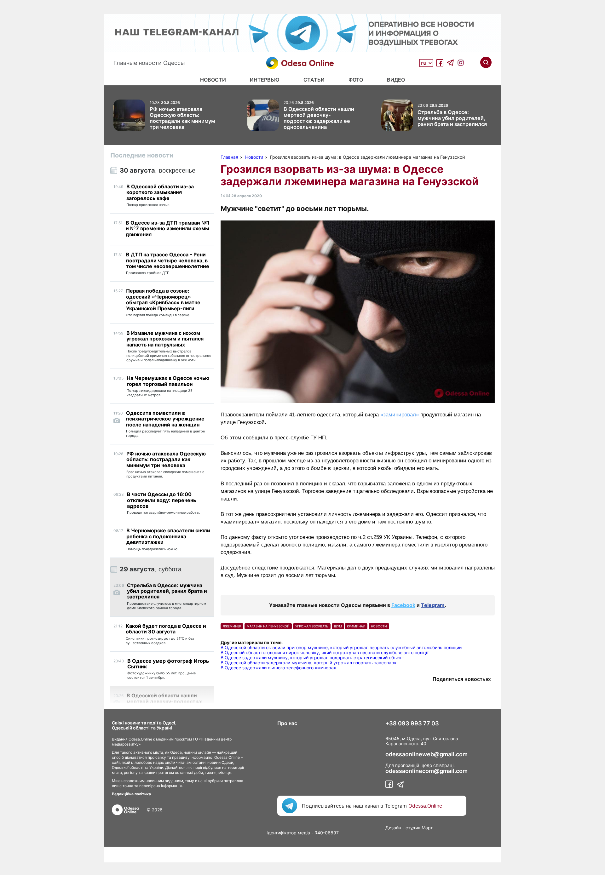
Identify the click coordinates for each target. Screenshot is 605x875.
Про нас (287, 723)
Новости (213, 80)
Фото (356, 80)
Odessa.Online (425, 806)
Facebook (403, 605)
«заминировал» (400, 415)
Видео (396, 80)
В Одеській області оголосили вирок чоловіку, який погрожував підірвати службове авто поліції (324, 652)
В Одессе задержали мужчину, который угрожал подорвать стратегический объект (312, 657)
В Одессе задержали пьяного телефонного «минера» (278, 667)
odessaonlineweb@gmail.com (426, 754)
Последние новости (141, 155)
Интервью (264, 80)
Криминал (356, 626)
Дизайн (393, 827)
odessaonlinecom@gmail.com (426, 771)
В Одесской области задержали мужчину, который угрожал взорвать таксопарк (309, 662)
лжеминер (232, 626)
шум (338, 626)
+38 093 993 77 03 (412, 723)
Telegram (433, 605)
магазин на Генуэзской (268, 626)
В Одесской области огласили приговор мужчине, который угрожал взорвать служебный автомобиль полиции (341, 647)
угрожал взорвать (311, 626)
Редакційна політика (131, 794)
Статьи (314, 80)
